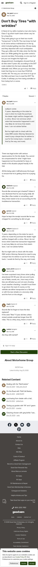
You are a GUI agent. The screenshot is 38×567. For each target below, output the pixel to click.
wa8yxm (9, 228)
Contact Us (19, 444)
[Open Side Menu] (2, 2)
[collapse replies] (19, 100)
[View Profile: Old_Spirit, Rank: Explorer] (3, 14)
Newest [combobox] (32, 96)
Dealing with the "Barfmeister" (17, 384)
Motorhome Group (8, 8)
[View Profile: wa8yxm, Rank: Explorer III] (4, 230)
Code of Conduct (19, 456)
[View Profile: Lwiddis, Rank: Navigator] (4, 330)
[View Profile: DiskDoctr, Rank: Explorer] (4, 187)
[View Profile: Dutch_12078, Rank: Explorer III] (4, 270)
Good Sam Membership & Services (19, 487)
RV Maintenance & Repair (19, 483)
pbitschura (19, 401)
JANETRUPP (20, 394)
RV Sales (19, 476)
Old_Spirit (10, 13)
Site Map (19, 452)
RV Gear (19, 479)
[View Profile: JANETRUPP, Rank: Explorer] (4, 392)
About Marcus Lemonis (19, 471)
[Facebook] (9, 425)
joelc (18, 415)
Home (19, 437)
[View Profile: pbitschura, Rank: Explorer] (4, 400)
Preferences (14, 563)
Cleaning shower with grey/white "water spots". (21, 413)
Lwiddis (9, 329)
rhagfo (9, 304)
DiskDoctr (9, 185)
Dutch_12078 (10, 269)
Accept (32, 563)
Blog (12, 517)
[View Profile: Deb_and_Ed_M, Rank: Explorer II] (4, 385)
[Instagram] (28, 425)
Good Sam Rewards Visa (19, 467)
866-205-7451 (20, 507)
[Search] (21, 3)
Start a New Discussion (19, 352)
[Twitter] (16, 425)
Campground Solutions (19, 491)
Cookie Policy (19, 557)
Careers (19, 517)
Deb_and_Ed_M (21, 387)
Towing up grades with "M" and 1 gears (20, 406)
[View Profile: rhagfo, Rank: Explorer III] (4, 305)
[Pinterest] (19, 429)
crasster (18, 408)
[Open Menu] (35, 8)
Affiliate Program (19, 460)
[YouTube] (22, 425)
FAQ (19, 448)
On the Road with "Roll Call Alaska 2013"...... (18, 391)
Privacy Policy (21, 527)
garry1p (9, 211)
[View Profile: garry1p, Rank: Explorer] (4, 212)
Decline (23, 563)
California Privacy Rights (21, 531)
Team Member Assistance (20, 546)
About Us (19, 441)
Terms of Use (21, 538)
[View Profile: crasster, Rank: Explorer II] (4, 407)
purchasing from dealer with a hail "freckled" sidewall (18, 398)
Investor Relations (21, 535)
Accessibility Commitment (20, 542)
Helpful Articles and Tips (19, 495)
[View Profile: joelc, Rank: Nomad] (4, 414)
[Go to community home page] (9, 2)
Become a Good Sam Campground (19, 464)
